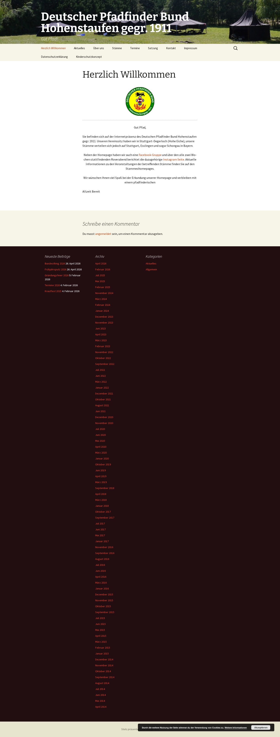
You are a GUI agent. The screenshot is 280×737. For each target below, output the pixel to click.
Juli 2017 (100, 523)
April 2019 (100, 476)
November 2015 (104, 600)
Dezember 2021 (104, 393)
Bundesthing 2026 (55, 263)
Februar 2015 (102, 647)
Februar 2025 (102, 287)
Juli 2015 (100, 618)
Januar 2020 (102, 458)
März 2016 (101, 582)
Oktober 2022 (103, 358)
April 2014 (100, 706)
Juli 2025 (100, 275)
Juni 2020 (100, 435)
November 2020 (104, 423)
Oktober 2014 (103, 671)
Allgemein (151, 269)
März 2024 (101, 299)
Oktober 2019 (103, 464)
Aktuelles (79, 48)
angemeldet (103, 234)
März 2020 (101, 452)
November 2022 (104, 352)
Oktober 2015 (103, 606)
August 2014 (102, 683)
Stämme (117, 48)
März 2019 (101, 482)
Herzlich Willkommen (53, 48)
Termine (135, 48)
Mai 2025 (100, 281)
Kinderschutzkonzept (89, 57)
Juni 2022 (100, 375)
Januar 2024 (102, 310)
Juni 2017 (100, 529)
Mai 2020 (100, 440)
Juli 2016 (100, 565)
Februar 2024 (102, 305)
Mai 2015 (100, 630)
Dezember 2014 (104, 659)
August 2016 (102, 559)
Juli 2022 (100, 370)
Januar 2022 (102, 387)
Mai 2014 (100, 700)
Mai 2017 (100, 535)
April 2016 (100, 576)
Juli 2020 (100, 429)
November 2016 (104, 547)
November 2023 (104, 322)
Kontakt (171, 48)
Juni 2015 (100, 624)
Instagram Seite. (174, 159)
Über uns (98, 48)
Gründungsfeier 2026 (57, 275)
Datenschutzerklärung (54, 57)
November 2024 (104, 293)
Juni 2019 (100, 470)
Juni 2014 (100, 695)
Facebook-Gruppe (150, 155)
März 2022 (101, 381)
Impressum (190, 48)
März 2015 (101, 641)
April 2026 (100, 263)
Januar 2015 (102, 653)
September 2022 (104, 364)
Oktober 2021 (103, 399)
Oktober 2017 (103, 511)
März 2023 (101, 340)
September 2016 (104, 553)
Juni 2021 (100, 411)
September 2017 (104, 517)
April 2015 (100, 635)
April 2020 (100, 446)
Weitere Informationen (236, 727)
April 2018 (100, 494)
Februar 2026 (102, 269)
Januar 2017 (102, 541)
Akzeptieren (260, 727)
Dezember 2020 (104, 417)
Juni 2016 (100, 570)
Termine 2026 (52, 285)
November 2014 (104, 665)
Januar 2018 (102, 505)
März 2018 (101, 500)
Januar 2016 (102, 588)
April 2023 (100, 334)
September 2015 (104, 612)
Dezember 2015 (104, 594)
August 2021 (102, 405)
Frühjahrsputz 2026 (55, 269)
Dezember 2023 (104, 316)
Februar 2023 (102, 346)
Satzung (153, 48)
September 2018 (104, 488)
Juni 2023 (100, 328)
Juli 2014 (100, 689)
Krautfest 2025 (53, 291)
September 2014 (104, 677)
